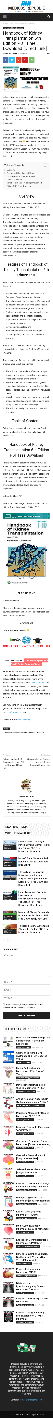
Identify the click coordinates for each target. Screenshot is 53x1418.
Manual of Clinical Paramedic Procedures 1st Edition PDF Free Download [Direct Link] (33, 915)
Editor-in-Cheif (11, 53)
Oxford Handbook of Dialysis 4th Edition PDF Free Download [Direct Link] (13, 763)
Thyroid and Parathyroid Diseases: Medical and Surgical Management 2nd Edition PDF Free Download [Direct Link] (33, 878)
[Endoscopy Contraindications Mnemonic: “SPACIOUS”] (8, 1244)
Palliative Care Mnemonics (26, 1190)
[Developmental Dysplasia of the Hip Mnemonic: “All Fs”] (8, 1089)
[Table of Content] (45, 166)
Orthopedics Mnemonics (26, 1091)
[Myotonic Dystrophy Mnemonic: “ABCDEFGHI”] (8, 1131)
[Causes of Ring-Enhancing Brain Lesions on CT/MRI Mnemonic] (8, 1316)
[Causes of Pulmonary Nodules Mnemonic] (8, 1302)
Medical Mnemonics (24, 1264)
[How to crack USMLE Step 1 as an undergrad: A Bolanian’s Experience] (8, 1041)
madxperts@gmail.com (32, 1399)
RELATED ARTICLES (16, 826)
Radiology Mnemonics (25, 1293)
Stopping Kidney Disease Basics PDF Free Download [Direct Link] (38, 762)
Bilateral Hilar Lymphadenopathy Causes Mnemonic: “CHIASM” (30, 1286)
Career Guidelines (23, 1047)
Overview (11, 170)
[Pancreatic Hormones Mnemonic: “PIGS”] (8, 1273)
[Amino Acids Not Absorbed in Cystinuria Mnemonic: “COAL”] (8, 1103)
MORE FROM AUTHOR (18, 833)
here (29, 1393)
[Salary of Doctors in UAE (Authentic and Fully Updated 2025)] (8, 1057)
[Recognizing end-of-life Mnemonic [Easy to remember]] (8, 1201)
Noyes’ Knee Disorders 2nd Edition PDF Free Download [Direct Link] (33, 861)
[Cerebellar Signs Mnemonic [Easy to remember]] (8, 1159)
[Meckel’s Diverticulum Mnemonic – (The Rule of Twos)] (8, 1072)
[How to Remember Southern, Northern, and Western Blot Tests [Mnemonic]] (8, 1258)
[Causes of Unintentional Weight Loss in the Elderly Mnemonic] (8, 1187)
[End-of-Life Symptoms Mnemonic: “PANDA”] (8, 1215)
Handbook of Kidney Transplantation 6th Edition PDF (24, 732)
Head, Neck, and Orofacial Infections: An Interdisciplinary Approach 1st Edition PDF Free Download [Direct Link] (32, 899)
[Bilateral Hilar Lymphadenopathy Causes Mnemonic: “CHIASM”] (8, 1287)
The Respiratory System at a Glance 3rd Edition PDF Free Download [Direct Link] (33, 929)
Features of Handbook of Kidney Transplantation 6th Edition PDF (21, 174)
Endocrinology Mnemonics (26, 1276)
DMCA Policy (37, 682)
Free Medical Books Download (22, 23)
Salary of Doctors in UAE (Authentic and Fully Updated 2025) (31, 1055)
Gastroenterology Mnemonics (28, 1078)
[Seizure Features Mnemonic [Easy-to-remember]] (8, 1173)
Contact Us (15, 712)
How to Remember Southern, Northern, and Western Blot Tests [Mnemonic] (32, 1257)
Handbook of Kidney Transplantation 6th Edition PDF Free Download (24, 184)
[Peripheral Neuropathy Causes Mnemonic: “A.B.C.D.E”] (8, 1117)
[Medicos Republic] (26, 6)
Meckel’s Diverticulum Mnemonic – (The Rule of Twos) (30, 1071)
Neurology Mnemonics (25, 1120)
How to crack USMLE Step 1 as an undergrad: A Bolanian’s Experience (33, 1040)
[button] (49, 17)
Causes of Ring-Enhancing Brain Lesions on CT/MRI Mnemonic (30, 1315)
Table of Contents (14, 179)
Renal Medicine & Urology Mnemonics (30, 1105)
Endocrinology (9, 879)
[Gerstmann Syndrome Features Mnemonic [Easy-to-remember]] (8, 1145)
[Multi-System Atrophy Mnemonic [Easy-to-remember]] (8, 1230)
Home (5, 23)
